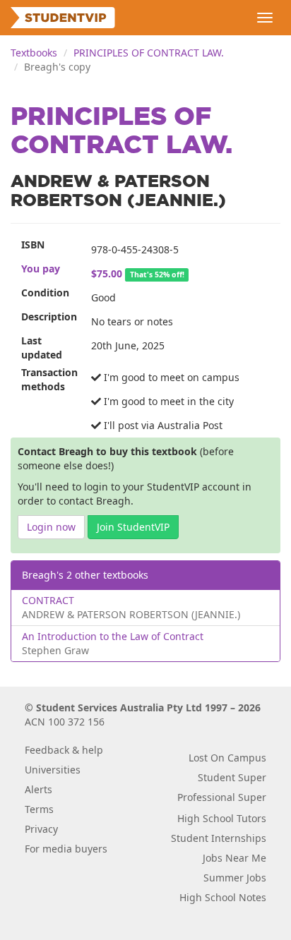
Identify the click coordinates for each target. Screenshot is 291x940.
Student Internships (218, 838)
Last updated (41, 347)
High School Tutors (221, 818)
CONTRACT (48, 600)
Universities (53, 769)
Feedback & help (64, 750)
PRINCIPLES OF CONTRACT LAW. (148, 52)
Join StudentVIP (133, 527)
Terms (39, 809)
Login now (51, 527)
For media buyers (66, 848)
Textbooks (34, 52)
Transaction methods (49, 379)
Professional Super (221, 797)
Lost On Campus (227, 757)
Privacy (41, 829)
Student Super (232, 777)
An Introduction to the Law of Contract (112, 636)
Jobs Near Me (234, 857)
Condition (45, 292)
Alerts (38, 789)
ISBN (32, 244)
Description (49, 316)
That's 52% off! (157, 274)
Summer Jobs (234, 877)
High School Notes (222, 897)
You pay (40, 268)
